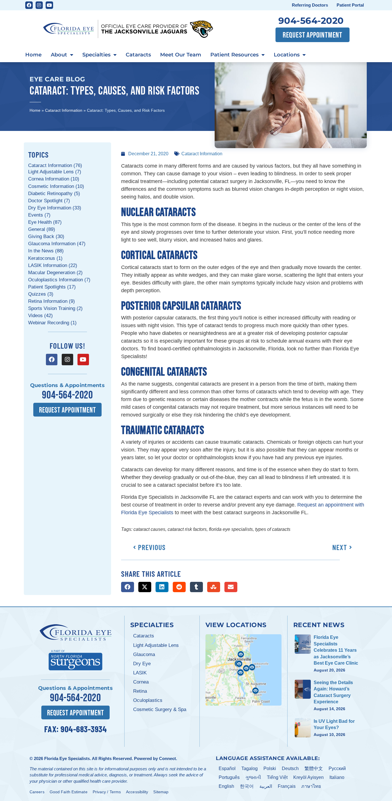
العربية (265, 786)
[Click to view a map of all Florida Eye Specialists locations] (243, 669)
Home (33, 55)
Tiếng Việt (277, 777)
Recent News (319, 625)
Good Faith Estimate (69, 792)
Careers (37, 792)
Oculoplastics (147, 700)
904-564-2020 (311, 20)
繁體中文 (313, 768)
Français (287, 786)
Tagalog (249, 768)
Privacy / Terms (107, 792)
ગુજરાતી (253, 777)
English (226, 786)
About (59, 55)
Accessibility (137, 792)
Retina (140, 691)
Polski (269, 768)
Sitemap (160, 792)
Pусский (337, 768)
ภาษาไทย (311, 786)
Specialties (96, 55)
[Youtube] (49, 5)
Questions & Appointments (67, 385)
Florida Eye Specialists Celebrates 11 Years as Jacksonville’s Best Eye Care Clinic (336, 650)
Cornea (141, 682)
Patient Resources (234, 55)
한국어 (247, 786)
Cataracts (138, 55)
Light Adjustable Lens (156, 645)
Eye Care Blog (57, 79)
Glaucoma (144, 654)
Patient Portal (350, 5)
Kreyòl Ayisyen (308, 777)
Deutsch (290, 768)
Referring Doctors (310, 5)
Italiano (336, 777)
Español (227, 768)
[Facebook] (29, 5)
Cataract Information (63, 110)
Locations (287, 55)
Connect (167, 758)
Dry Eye (142, 663)
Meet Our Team (180, 55)
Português (229, 777)
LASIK (140, 673)
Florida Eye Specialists (67, 758)
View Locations (236, 625)
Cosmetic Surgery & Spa (159, 709)
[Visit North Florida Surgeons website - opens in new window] (75, 659)
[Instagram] (39, 5)
